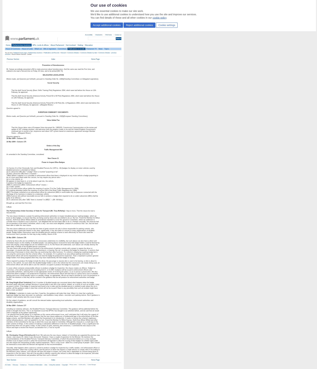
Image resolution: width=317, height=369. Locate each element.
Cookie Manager (92, 364)
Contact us (118, 35)
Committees (62, 49)
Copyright (65, 365)
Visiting (80, 45)
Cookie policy (82, 364)
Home (8, 45)
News (101, 49)
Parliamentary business (21, 45)
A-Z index (8, 365)
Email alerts (98, 35)
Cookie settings (166, 25)
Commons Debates (73, 52)
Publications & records (76, 49)
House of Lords (27, 49)
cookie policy (159, 17)
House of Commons (13, 49)
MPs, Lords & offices (41, 45)
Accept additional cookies (107, 25)
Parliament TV (91, 49)
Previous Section (13, 59)
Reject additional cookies (139, 25)
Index (53, 59)
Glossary (15, 365)
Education (89, 45)
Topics (106, 49)
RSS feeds (108, 35)
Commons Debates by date (88, 52)
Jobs (45, 365)
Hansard (63, 52)
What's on (38, 49)
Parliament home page (20, 52)
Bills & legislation (50, 49)
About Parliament (57, 45)
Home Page (95, 59)
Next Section (11, 360)
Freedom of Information (35, 365)
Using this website (54, 365)
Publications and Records (51, 52)
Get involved (71, 45)
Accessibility (88, 35)
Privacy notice (73, 364)
